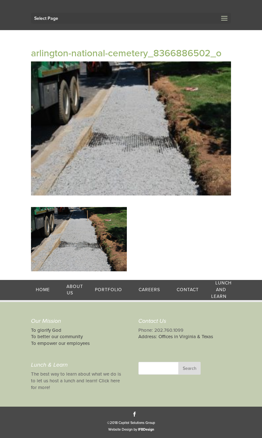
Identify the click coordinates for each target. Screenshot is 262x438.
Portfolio (108, 289)
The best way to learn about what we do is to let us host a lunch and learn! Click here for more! (76, 380)
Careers (149, 289)
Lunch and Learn (221, 289)
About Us (74, 290)
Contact (188, 289)
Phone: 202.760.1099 (160, 330)
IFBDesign (146, 429)
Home (43, 289)
